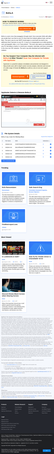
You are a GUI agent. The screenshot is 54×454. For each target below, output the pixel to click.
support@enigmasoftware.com (43, 371)
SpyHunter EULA (4, 419)
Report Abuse (44, 412)
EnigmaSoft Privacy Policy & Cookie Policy (10, 423)
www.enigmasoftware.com (12, 364)
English (48, 2)
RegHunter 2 (4, 409)
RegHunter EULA (4, 421)
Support (30, 404)
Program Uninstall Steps (10, 435)
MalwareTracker (18, 409)
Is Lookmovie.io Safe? (10, 257)
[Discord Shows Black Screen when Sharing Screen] (13, 285)
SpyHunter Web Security (6, 411)
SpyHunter (3, 407)
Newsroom (44, 407)
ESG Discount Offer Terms (6, 429)
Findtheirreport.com (10, 224)
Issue (3, 259)
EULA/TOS (10, 345)
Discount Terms (27, 345)
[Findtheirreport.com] (13, 215)
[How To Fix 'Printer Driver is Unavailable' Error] (40, 248)
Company (44, 404)
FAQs (48, 334)
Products (3, 404)
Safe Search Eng (35, 187)
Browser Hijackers (34, 192)
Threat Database (5, 7)
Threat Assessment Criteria (12, 397)
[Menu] (51, 2)
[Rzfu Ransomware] (13, 178)
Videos (16, 411)
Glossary (17, 412)
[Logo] (5, 2)
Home (2, 435)
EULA (22, 25)
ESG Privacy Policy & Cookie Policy (8, 425)
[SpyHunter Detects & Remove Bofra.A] (23, 127)
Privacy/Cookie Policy (30, 25)
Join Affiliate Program (46, 409)
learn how (45, 345)
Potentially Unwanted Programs (38, 190)
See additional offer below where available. (12, 25)
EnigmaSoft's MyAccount (17, 372)
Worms (12, 7)
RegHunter (30, 412)
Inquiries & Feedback (46, 411)
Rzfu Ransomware (9, 187)
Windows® (31, 81)
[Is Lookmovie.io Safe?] (13, 248)
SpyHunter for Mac (32, 409)
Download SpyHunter (18, 76)
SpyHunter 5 (31, 407)
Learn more (16, 451)
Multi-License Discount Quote (38, 76)
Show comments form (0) (8, 160)
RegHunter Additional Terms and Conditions (10, 436)
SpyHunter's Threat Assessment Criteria (24, 435)
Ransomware (5, 190)
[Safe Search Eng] (40, 178)
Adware (4, 227)
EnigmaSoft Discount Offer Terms (8, 427)
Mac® (37, 81)
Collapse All (50, 136)
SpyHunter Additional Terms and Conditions (43, 435)
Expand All (43, 136)
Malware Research (20, 404)
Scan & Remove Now (25, 28)
